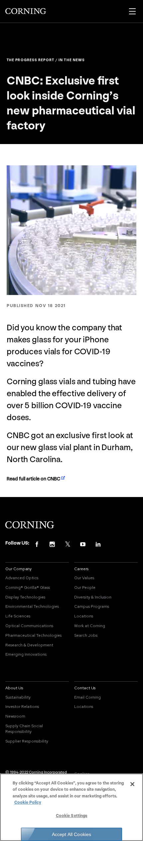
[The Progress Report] (26, 11)
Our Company (18, 569)
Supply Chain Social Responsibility (24, 728)
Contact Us (84, 688)
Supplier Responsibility (26, 741)
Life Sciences (17, 616)
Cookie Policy (27, 802)
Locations (83, 616)
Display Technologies (25, 597)
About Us (14, 688)
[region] (71, 807)
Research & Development (29, 645)
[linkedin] (98, 544)
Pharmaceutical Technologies (33, 635)
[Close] (132, 784)
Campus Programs (91, 606)
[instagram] (52, 544)
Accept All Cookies (71, 834)
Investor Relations (22, 706)
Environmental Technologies (32, 606)
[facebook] (37, 544)
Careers (81, 569)
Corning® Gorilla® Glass (27, 587)
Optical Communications (29, 625)
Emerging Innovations (26, 654)
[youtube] (83, 544)
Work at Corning (89, 625)
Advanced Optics (21, 578)
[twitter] (67, 544)
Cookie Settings (71, 815)
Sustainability (18, 697)
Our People (84, 587)
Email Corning (87, 697)
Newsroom (15, 716)
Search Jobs (85, 635)
